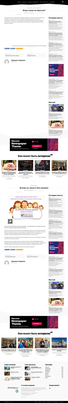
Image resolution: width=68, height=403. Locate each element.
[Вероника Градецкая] (25, 13)
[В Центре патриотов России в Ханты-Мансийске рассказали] (42, 165)
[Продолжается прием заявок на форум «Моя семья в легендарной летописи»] (7, 379)
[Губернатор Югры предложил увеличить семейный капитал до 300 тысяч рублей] (56, 124)
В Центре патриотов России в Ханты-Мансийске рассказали (42, 173)
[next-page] (35, 181)
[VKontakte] (62, 1)
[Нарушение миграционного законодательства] (56, 108)
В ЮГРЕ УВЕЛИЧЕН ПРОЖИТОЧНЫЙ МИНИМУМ (36, 367)
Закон (50, 20)
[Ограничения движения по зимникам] (7, 368)
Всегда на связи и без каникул (12, 55)
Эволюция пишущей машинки (36, 372)
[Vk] (50, 388)
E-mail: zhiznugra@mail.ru (26, 394)
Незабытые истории (14, 372)
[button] (65, 2)
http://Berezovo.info (14, 61)
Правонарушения (52, 79)
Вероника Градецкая (18, 60)
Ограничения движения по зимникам (16, 367)
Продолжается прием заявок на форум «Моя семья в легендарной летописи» (16, 378)
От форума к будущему (35, 377)
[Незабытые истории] (7, 373)
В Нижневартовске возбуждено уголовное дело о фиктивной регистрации (56, 81)
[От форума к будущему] (27, 379)
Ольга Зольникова (25, 177)
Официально (51, 42)
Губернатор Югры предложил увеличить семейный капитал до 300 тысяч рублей (56, 34)
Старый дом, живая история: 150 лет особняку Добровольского (59, 173)
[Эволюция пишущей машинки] (27, 373)
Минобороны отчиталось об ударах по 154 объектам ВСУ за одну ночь (55, 45)
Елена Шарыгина (59, 176)
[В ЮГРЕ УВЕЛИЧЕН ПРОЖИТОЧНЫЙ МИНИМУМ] (27, 368)
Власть (50, 129)
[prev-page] (33, 181)
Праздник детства (31, 55)
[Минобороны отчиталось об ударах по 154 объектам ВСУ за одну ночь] (25, 165)
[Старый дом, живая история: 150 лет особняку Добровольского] (59, 165)
